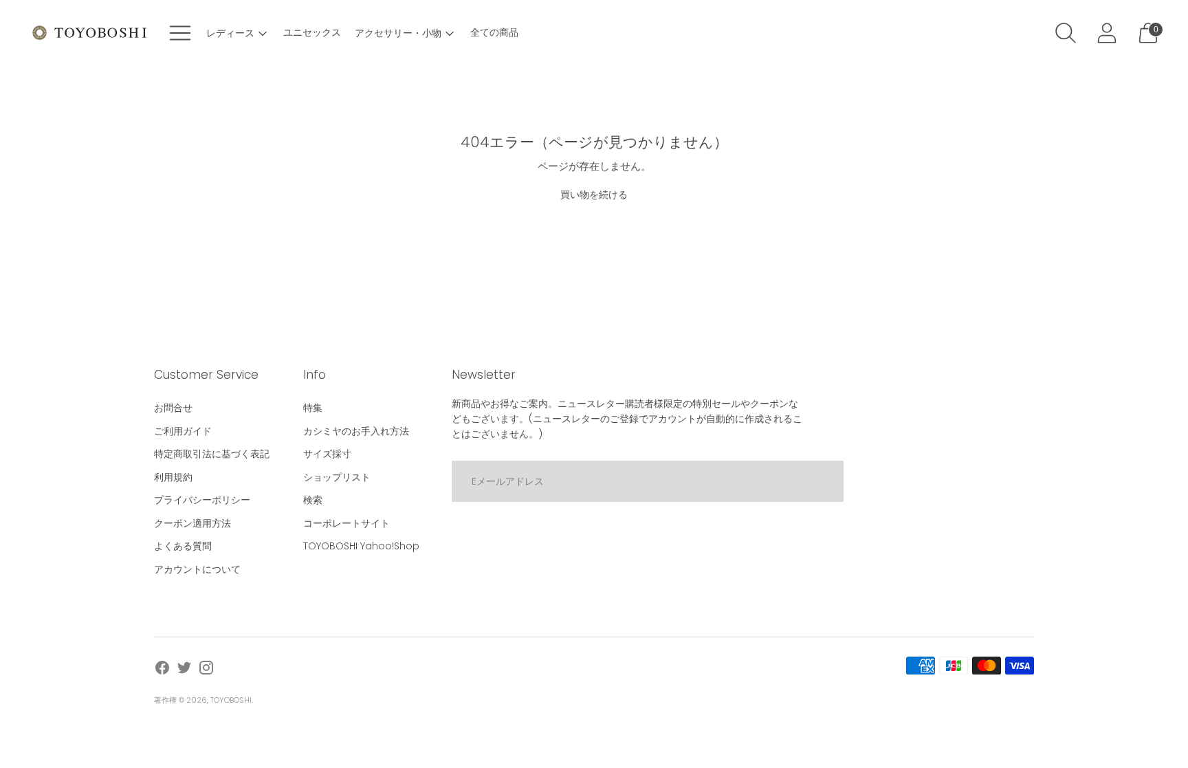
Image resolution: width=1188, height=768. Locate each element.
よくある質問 (183, 546)
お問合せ (173, 408)
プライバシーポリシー (202, 500)
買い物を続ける (594, 194)
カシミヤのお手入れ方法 (356, 431)
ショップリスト (337, 477)
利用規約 (173, 477)
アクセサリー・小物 (398, 33)
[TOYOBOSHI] (89, 33)
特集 (312, 408)
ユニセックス (312, 32)
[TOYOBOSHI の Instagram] (206, 670)
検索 (312, 500)
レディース (230, 33)
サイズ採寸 (327, 454)
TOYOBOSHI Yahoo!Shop (361, 546)
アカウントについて (197, 569)
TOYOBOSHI (231, 699)
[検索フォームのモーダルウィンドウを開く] (1065, 33)
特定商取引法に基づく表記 (212, 454)
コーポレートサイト (346, 523)
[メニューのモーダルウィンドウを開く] (180, 33)
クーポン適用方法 (192, 523)
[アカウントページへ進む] (1107, 33)
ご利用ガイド (183, 431)
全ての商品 (494, 32)
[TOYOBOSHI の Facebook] (162, 670)
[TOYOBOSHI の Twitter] (184, 670)
